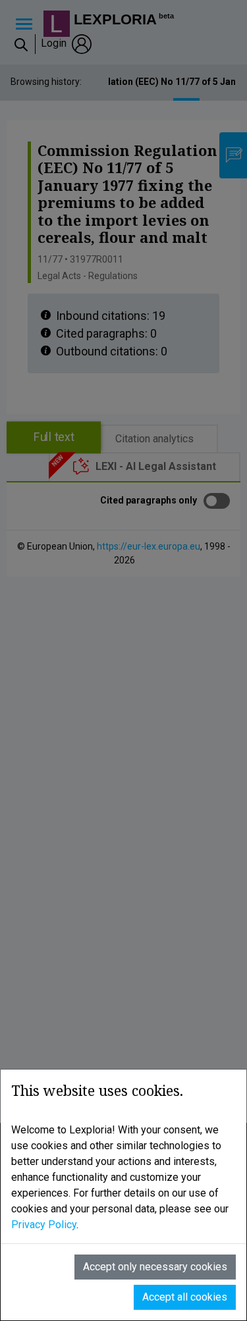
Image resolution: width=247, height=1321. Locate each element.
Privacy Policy (43, 1224)
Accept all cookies (184, 1297)
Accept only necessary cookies (155, 1266)
